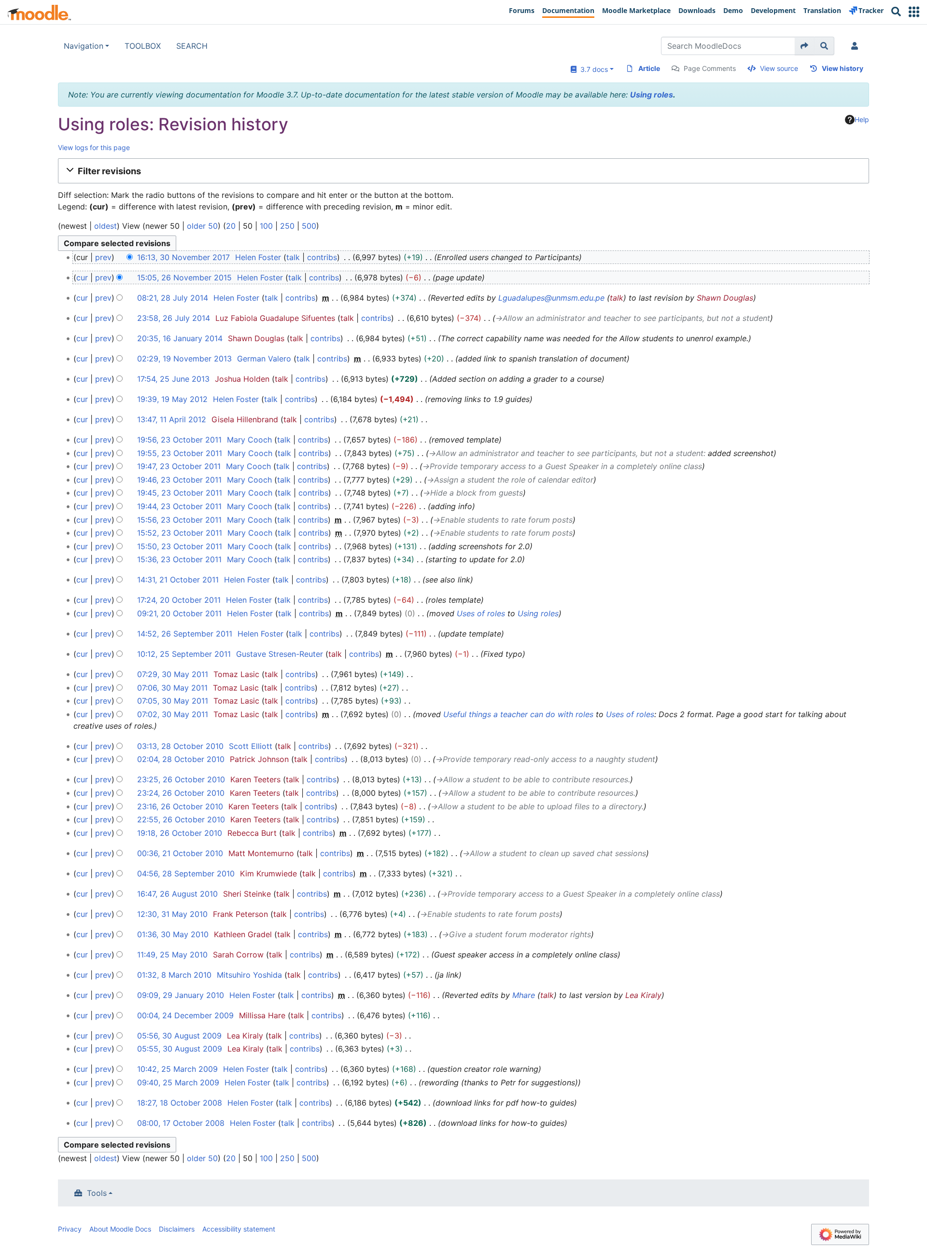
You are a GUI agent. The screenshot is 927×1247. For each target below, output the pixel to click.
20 (231, 226)
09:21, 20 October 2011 (179, 613)
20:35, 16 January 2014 (180, 338)
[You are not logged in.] (856, 45)
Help (862, 119)
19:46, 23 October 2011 (179, 480)
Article (649, 68)
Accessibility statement (238, 1229)
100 (266, 226)
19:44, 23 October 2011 (179, 506)
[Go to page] (805, 46)
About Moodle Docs (120, 1229)
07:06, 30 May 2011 (172, 688)
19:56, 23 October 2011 (179, 439)
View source (779, 68)
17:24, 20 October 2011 (179, 600)
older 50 (202, 226)
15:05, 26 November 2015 (184, 277)
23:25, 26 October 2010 (181, 779)
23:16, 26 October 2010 (180, 806)
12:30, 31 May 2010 (172, 914)
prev (103, 257)
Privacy (70, 1229)
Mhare (523, 995)
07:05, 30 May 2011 (172, 701)
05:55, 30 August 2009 (179, 1048)
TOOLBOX (143, 46)
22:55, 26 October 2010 (181, 819)
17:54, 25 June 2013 (173, 379)
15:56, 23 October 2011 (179, 520)
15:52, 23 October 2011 (179, 533)
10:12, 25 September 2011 (184, 654)
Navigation (83, 46)
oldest (105, 226)
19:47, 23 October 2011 (179, 466)
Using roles (651, 94)
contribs (322, 257)
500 (309, 226)
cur (82, 277)
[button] (914, 11)
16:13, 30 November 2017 (183, 257)
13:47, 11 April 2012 (171, 419)
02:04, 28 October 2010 (181, 759)
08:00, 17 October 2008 (181, 1123)
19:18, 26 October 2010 (179, 833)
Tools (97, 1193)
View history (842, 68)
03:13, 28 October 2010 (180, 746)
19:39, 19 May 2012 (172, 399)
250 (287, 226)
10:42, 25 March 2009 (177, 1069)
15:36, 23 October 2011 (179, 559)
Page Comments (710, 68)
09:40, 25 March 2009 (178, 1082)
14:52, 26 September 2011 (184, 633)
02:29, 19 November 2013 (184, 358)
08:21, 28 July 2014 (172, 298)
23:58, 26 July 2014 (173, 318)
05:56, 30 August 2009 (179, 1035)
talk (293, 257)
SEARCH (192, 46)
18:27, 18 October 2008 (179, 1103)
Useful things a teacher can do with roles (518, 714)
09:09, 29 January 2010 (180, 995)
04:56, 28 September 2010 (186, 873)
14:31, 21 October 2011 (178, 579)
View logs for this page (94, 147)
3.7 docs (592, 69)
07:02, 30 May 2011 (172, 714)
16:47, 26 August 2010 (177, 894)
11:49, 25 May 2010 (172, 954)
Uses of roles (481, 613)
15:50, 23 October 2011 (179, 546)
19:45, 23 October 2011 (179, 493)
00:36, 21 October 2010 (180, 853)
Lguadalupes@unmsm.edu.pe (551, 298)
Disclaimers (177, 1229)
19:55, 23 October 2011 (179, 453)
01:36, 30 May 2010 (173, 934)
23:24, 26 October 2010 (181, 793)
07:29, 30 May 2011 (172, 674)
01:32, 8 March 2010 (174, 975)
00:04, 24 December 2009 (185, 1015)
